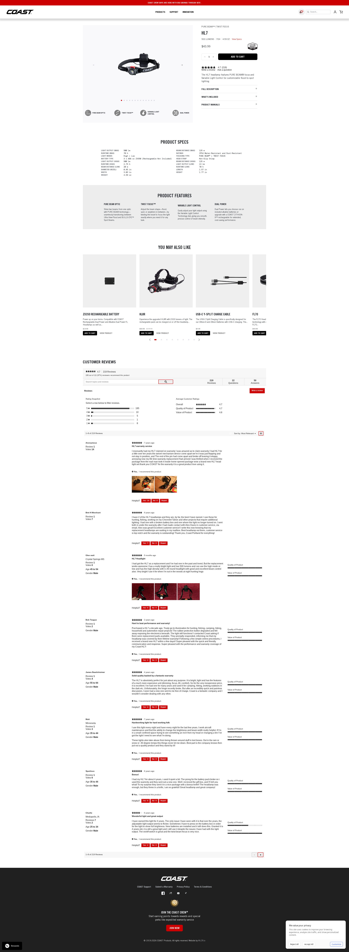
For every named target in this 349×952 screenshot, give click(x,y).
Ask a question (224, 70)
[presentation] (143, 484)
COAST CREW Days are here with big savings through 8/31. (174, 2)
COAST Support (144, 886)
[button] (150, 340)
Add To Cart (238, 56)
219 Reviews (110, 372)
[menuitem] (247, 433)
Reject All (294, 944)
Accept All (308, 944)
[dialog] (316, 935)
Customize (336, 944)
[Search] (308, 12)
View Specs (237, 39)
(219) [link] (224, 67)
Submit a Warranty (163, 886)
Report (164, 501)
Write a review (208, 70)
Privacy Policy (183, 886)
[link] (208, 67)
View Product (106, 333)
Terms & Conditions (203, 886)
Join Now (174, 928)
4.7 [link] (219, 67)
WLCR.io (201, 940)
